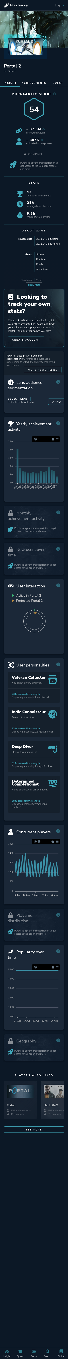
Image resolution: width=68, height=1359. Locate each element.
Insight (7, 1356)
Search (47, 1356)
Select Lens (18, 399)
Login (58, 5)
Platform (41, 259)
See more (34, 1129)
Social (34, 1356)
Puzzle (39, 264)
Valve (39, 280)
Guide (61, 1356)
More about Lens (42, 369)
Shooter (40, 254)
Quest (20, 1356)
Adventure (42, 269)
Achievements (34, 83)
